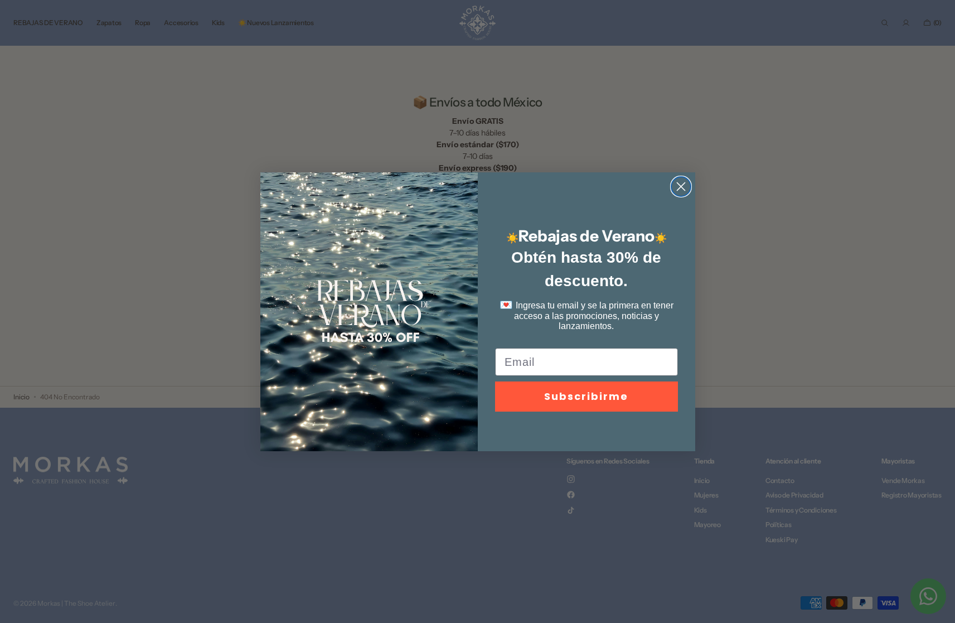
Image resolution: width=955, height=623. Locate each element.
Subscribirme (586, 396)
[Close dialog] (681, 186)
